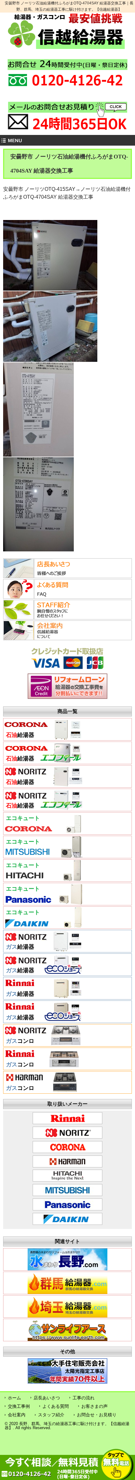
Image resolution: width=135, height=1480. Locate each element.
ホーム (14, 1397)
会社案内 (16, 1414)
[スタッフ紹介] (42, 617)
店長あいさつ (47, 1397)
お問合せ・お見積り (96, 1414)
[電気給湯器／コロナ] (43, 832)
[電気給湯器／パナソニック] (43, 902)
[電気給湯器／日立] (43, 879)
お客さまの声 (94, 1406)
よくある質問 (55, 1406)
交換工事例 (19, 1406)
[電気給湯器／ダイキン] (43, 926)
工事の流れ (83, 1397)
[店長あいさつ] (42, 576)
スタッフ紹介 (51, 1414)
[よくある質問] (42, 596)
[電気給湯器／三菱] (43, 855)
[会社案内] (42, 638)
